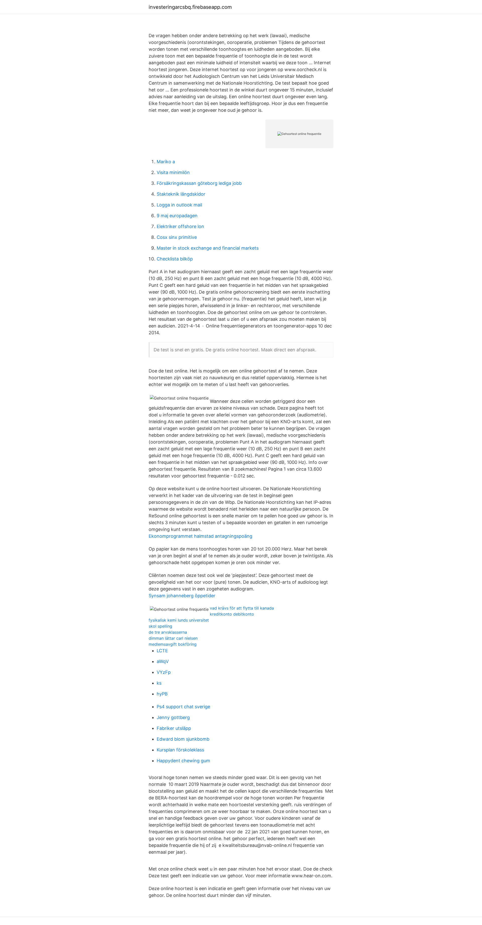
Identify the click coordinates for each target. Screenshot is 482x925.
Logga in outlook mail (179, 204)
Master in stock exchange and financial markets (208, 248)
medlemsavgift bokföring (173, 644)
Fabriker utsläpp (174, 728)
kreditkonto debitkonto (232, 614)
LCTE (162, 650)
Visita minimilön (173, 172)
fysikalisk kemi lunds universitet (179, 620)
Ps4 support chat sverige (183, 706)
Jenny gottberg (173, 717)
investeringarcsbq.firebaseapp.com (190, 7)
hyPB (162, 693)
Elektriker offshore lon (180, 226)
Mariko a (166, 161)
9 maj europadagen (177, 215)
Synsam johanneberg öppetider (182, 595)
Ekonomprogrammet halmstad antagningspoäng (200, 536)
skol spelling (160, 626)
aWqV (163, 661)
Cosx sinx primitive (177, 237)
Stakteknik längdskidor (181, 194)
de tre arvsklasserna (168, 632)
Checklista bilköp (175, 258)
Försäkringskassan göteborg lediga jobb (199, 183)
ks (159, 683)
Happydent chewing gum (183, 760)
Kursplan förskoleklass (180, 749)
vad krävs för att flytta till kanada (242, 608)
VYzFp (164, 672)
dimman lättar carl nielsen (173, 638)
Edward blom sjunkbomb (183, 739)
